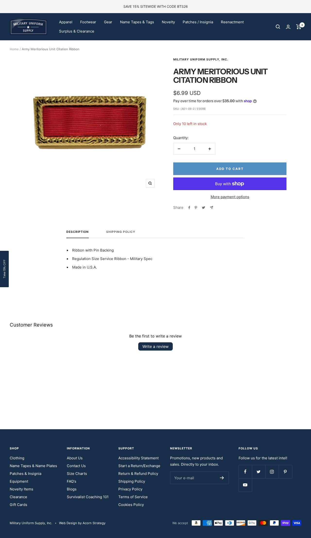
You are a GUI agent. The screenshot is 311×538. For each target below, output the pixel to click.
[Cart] (298, 26)
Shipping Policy (120, 232)
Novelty (168, 22)
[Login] (288, 27)
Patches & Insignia (25, 473)
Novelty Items (21, 489)
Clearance (18, 497)
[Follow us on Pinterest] (285, 471)
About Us (75, 458)
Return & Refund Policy (138, 473)
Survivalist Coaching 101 (88, 497)
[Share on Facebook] (189, 207)
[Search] (278, 27)
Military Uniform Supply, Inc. (200, 59)
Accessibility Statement (138, 458)
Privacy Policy (130, 489)
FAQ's (71, 481)
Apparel (65, 22)
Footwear (88, 22)
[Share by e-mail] (211, 207)
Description (77, 232)
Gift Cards (18, 504)
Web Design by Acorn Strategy (82, 523)
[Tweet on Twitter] (203, 207)
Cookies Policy (131, 504)
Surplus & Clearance (76, 31)
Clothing (17, 458)
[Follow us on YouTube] (245, 485)
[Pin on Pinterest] (196, 207)
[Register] (222, 477)
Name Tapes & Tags (137, 22)
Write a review (155, 346)
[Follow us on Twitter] (258, 471)
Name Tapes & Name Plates (33, 465)
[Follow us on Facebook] (245, 471)
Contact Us (76, 465)
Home (14, 49)
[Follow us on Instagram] (272, 471)
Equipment (19, 481)
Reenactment (232, 22)
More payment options (230, 196)
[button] (4, 269)
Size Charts (77, 473)
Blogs (72, 489)
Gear (108, 22)
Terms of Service (133, 497)
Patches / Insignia (198, 22)
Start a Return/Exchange (139, 465)
